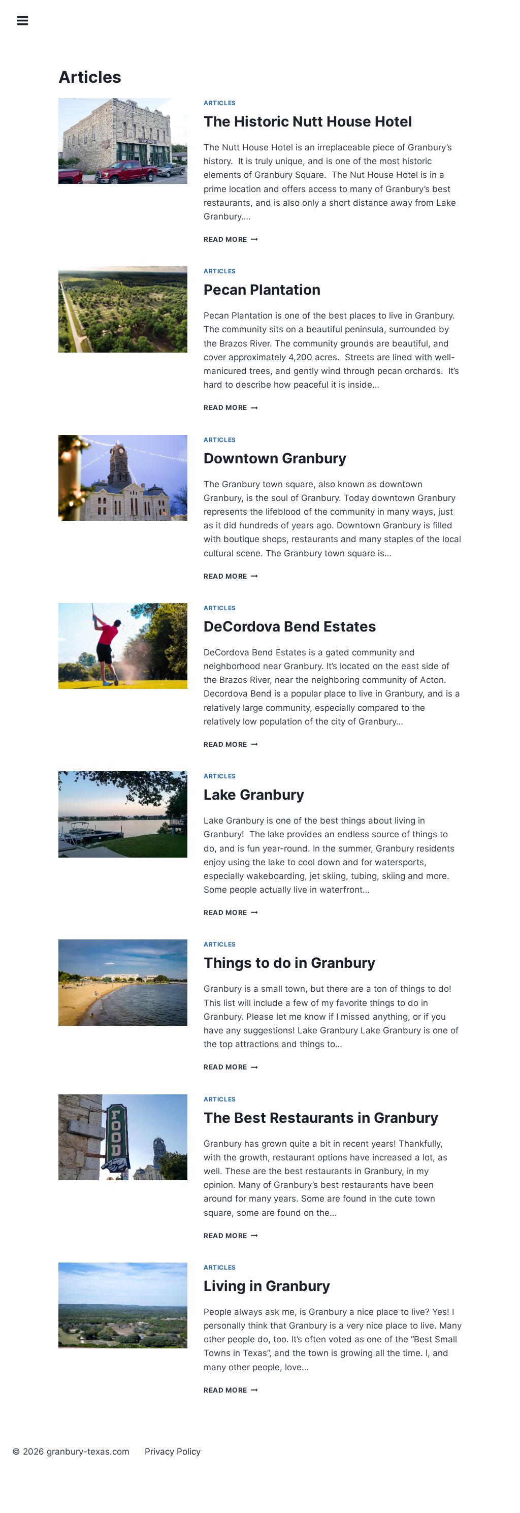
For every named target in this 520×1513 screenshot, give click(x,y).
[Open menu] (23, 20)
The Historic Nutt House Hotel (308, 121)
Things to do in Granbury (289, 962)
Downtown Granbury (275, 458)
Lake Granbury (254, 794)
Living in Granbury (267, 1286)
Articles (220, 103)
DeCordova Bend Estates (290, 626)
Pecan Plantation (262, 289)
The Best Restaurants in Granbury (321, 1117)
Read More (231, 239)
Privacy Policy (173, 1451)
